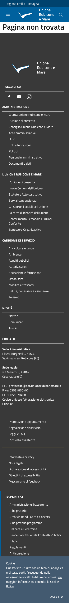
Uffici (12, 139)
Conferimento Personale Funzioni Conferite (30, 221)
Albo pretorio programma (26, 523)
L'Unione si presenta (22, 120)
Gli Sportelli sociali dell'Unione (28, 206)
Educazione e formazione (25, 272)
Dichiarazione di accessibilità (27, 469)
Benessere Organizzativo (25, 229)
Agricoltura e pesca (21, 248)
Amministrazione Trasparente (29, 504)
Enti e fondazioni (20, 145)
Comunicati (16, 322)
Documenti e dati (20, 163)
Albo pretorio (18, 510)
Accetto (56, 596)
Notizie (13, 316)
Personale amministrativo (25, 157)
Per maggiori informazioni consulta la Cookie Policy (34, 581)
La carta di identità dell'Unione (28, 212)
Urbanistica (16, 278)
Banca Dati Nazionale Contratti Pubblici (35, 535)
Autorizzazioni (18, 266)
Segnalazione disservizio (24, 427)
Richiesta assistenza (22, 440)
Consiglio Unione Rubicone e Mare (31, 126)
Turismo (14, 297)
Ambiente (15, 254)
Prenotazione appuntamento (27, 421)
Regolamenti (18, 547)
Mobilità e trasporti (21, 285)
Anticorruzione (19, 553)
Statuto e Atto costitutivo (25, 194)
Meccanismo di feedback (24, 481)
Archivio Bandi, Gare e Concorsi (30, 516)
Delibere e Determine (23, 529)
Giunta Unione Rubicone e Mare (29, 114)
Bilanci (14, 541)
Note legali (16, 463)
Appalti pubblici (19, 260)
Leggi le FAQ (17, 434)
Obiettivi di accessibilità (24, 475)
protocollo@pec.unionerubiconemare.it (35, 385)
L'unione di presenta (22, 182)
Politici (13, 151)
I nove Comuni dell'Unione (26, 188)
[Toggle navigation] (7, 14)
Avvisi (13, 328)
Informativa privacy (21, 457)
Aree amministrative (22, 133)
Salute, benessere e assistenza (29, 291)
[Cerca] (61, 14)
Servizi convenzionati (23, 200)
